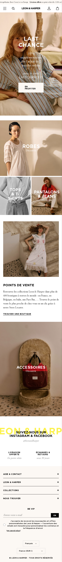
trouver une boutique (17, 314)
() (13, 531)
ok (54, 515)
